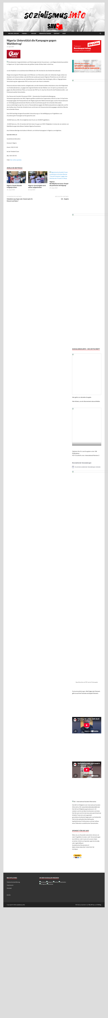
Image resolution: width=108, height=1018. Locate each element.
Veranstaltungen (45, 33)
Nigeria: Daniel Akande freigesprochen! (14, 186)
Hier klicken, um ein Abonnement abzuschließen (86, 401)
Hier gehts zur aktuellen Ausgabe (81, 397)
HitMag (99, 904)
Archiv (9, 895)
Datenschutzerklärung (13, 882)
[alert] (86, 467)
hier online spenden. (16, 160)
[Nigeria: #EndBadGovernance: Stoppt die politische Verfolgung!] (59, 176)
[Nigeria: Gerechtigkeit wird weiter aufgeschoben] (37, 177)
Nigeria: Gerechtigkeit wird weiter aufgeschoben (37, 186)
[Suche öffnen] (100, 34)
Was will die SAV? (13, 33)
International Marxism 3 (92, 455)
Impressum (10, 885)
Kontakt (57, 33)
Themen (24, 33)
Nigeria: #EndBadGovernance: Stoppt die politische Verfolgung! (59, 183)
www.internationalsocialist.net (91, 807)
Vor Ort (33, 33)
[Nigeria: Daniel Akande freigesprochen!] (16, 177)
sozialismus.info (20, 904)
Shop (64, 33)
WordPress (91, 904)
